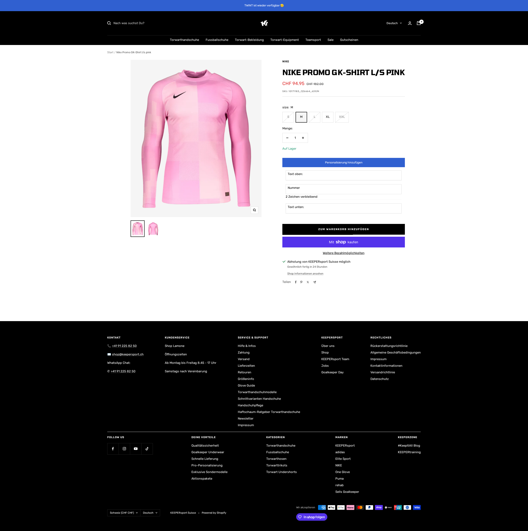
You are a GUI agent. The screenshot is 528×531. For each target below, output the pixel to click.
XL (328, 117)
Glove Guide (246, 385)
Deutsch (392, 23)
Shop (325, 352)
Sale (331, 40)
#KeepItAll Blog (409, 445)
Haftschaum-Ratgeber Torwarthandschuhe (269, 412)
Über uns (328, 346)
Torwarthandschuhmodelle (257, 392)
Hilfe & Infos (247, 346)
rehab (339, 485)
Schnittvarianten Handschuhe (259, 399)
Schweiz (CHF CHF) (122, 512)
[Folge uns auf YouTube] (135, 448)
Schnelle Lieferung (204, 459)
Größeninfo (246, 379)
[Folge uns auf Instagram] (124, 448)
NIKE (285, 61)
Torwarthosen (276, 459)
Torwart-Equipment (284, 40)
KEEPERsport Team (335, 359)
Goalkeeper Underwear (207, 452)
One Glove (342, 472)
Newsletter (245, 418)
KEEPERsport (345, 445)
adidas (340, 452)
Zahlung (244, 352)
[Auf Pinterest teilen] (301, 282)
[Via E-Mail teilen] (314, 282)
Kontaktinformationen (386, 366)
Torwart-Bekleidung (249, 40)
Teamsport (313, 40)
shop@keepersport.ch (128, 354)
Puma (339, 478)
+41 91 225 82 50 (124, 346)
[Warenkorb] (419, 23)
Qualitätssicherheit (205, 445)
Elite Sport (343, 459)
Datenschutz (379, 379)
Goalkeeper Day (332, 372)
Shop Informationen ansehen (305, 273)
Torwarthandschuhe (184, 40)
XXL (342, 117)
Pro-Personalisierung (207, 465)
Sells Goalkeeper (347, 492)
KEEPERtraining (409, 452)
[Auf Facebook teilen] (296, 282)
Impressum (246, 425)
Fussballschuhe (217, 40)
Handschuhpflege (250, 405)
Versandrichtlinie (382, 372)
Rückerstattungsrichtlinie (389, 346)
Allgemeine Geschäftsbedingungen (395, 352)
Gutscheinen (349, 40)
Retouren (244, 372)
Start (110, 52)
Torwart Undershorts (281, 472)
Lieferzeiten (246, 366)
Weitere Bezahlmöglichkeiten (343, 253)
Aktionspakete (201, 478)
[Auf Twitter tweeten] (308, 282)
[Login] (410, 23)
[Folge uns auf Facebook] (113, 448)
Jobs (325, 366)
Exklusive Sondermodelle (209, 472)
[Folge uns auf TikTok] (147, 448)
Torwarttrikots (276, 465)
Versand (244, 359)
